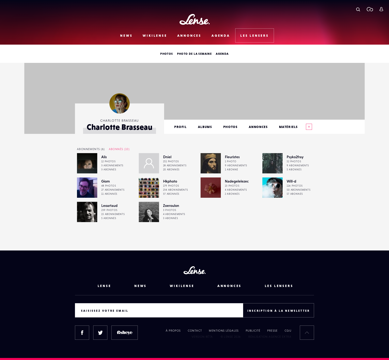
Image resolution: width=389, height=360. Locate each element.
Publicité (253, 330)
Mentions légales (224, 330)
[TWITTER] (100, 333)
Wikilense (155, 35)
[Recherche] (358, 9)
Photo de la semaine (194, 53)
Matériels (288, 127)
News (126, 35)
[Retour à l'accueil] (195, 19)
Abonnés (119, 149)
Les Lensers (254, 35)
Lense (104, 286)
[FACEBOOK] (82, 333)
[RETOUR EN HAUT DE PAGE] (307, 333)
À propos (173, 330)
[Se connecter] (381, 9)
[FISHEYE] (124, 333)
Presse (272, 330)
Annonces (189, 35)
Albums (205, 127)
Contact (195, 330)
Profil (180, 127)
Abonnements (91, 149)
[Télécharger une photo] (369, 9)
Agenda (221, 35)
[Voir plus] (309, 127)
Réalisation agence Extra (269, 336)
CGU (288, 330)
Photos (166, 53)
